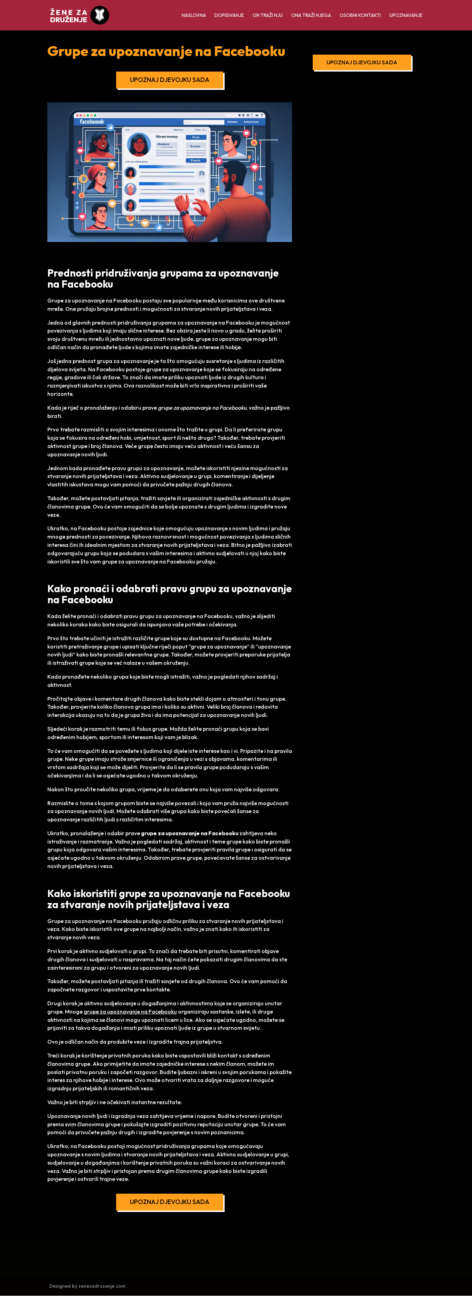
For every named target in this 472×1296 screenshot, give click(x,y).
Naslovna (194, 15)
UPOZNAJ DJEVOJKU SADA (169, 80)
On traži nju (268, 15)
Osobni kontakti (360, 15)
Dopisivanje (229, 15)
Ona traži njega (311, 15)
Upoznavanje (406, 15)
